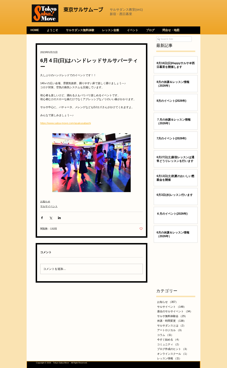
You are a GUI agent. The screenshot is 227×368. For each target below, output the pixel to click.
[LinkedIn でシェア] (59, 217)
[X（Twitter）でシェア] (50, 217)
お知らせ (45, 201)
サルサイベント (49, 206)
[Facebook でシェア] (42, 217)
